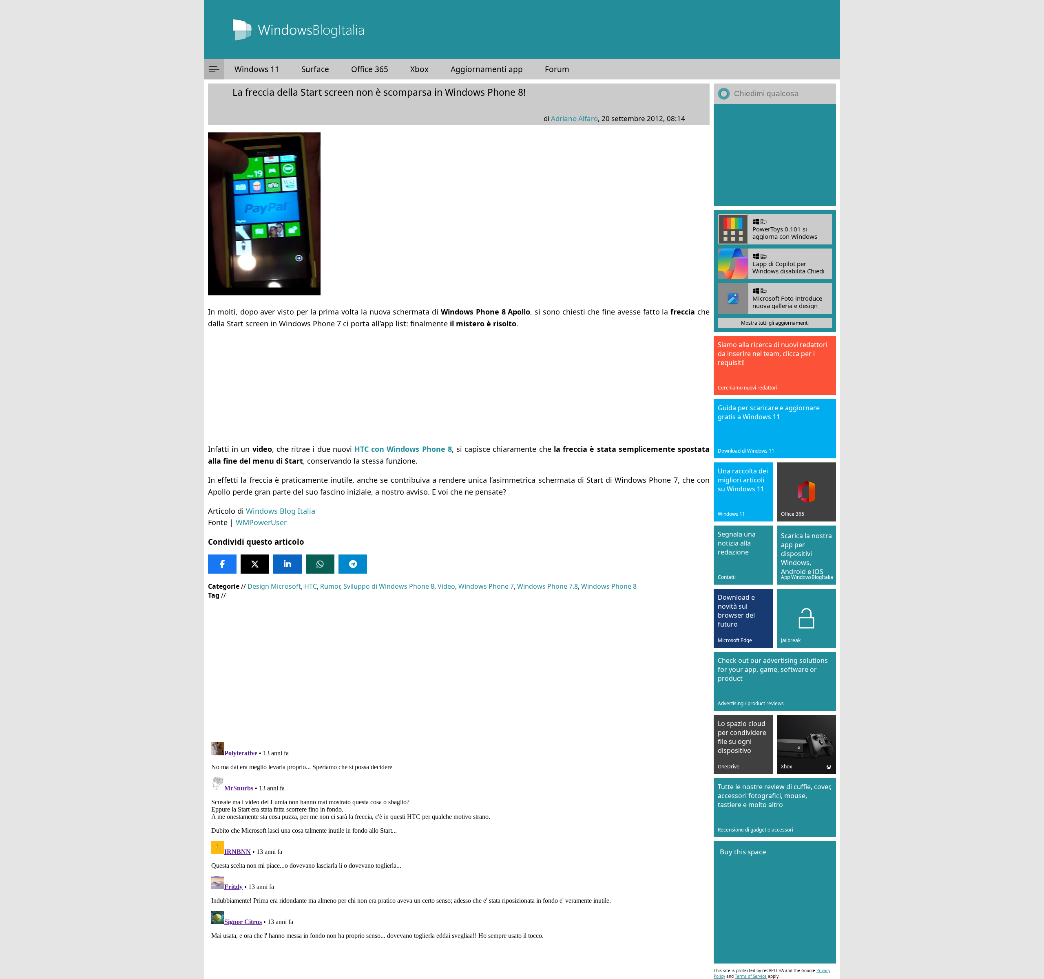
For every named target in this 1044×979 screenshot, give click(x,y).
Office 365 (369, 69)
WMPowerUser (261, 522)
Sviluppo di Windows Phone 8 (388, 586)
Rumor (330, 586)
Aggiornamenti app (487, 69)
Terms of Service (751, 976)
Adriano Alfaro (574, 118)
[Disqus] (459, 841)
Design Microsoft (274, 586)
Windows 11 (256, 69)
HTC (310, 586)
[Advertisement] (452, 386)
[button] (214, 69)
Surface (315, 69)
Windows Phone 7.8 (547, 586)
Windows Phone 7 (486, 586)
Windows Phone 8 (609, 586)
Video (446, 586)
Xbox (419, 69)
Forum (557, 69)
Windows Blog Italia (280, 511)
